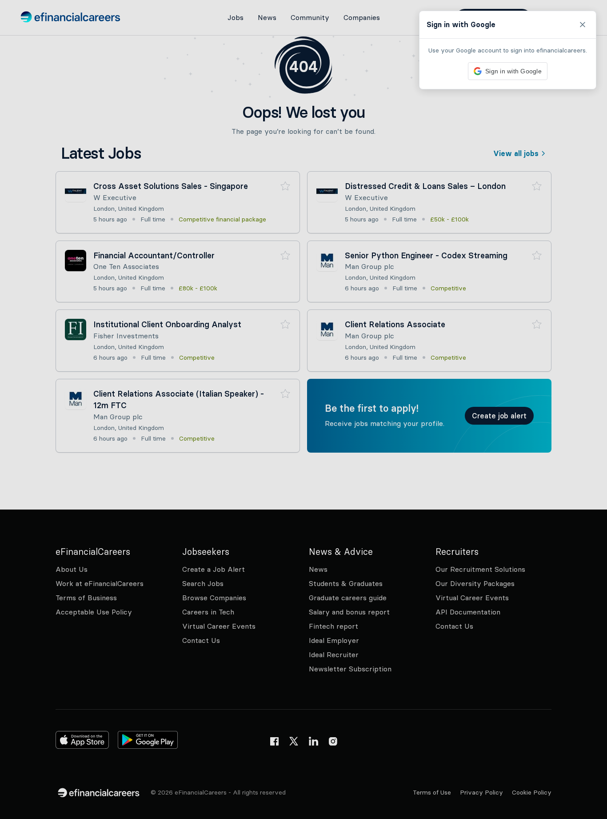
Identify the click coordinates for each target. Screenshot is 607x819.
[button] (303, 409)
